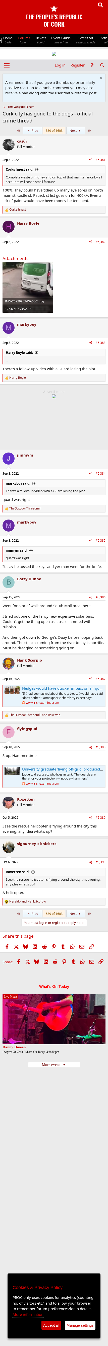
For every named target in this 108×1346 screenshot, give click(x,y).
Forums (24, 40)
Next (74, 130)
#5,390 (100, 862)
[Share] (90, 160)
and (34, 715)
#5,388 (100, 747)
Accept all (51, 1325)
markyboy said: (18, 483)
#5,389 (100, 817)
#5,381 (100, 160)
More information (28, 1314)
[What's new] (92, 65)
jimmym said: (17, 550)
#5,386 (100, 597)
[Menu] (7, 65)
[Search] (102, 65)
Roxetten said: (18, 872)
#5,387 (100, 679)
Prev (34, 130)
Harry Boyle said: (19, 352)
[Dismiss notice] (100, 78)
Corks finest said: (19, 169)
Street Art (85, 40)
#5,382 (100, 242)
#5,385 (100, 540)
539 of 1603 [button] (54, 130)
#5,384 (100, 473)
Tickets (40, 40)
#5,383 (100, 343)
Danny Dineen (14, 1047)
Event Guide (61, 40)
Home (8, 40)
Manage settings (80, 1325)
